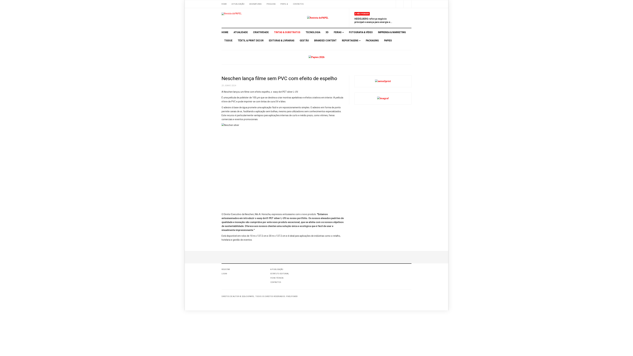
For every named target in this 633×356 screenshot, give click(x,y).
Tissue (228, 40)
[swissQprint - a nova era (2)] (383, 81)
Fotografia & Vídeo (361, 32)
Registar (226, 269)
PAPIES (388, 40)
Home (224, 4)
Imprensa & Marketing (392, 32)
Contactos (298, 4)
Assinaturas (255, 4)
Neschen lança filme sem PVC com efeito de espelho (279, 78)
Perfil (283, 4)
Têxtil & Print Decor (251, 40)
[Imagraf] (383, 98)
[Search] (407, 4)
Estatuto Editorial (279, 273)
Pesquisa (271, 4)
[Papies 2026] (316, 57)
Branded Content (325, 40)
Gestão (304, 40)
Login (224, 273)
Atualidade (241, 32)
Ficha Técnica (276, 278)
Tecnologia (313, 32)
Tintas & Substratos (287, 32)
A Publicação (238, 4)
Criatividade (261, 32)
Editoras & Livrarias (281, 40)
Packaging (372, 40)
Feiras (338, 32)
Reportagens (350, 40)
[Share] (400, 4)
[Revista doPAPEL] (232, 14)
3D (327, 32)
